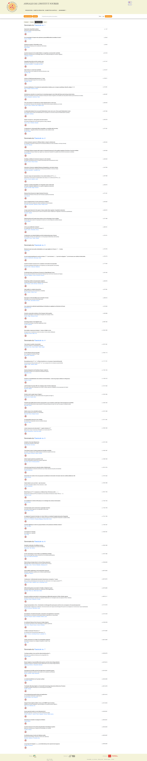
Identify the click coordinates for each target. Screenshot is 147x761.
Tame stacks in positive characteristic (32, 344)
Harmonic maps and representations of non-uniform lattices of (40, 176)
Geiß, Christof (27, 283)
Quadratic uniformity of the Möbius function (33, 545)
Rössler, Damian (33, 625)
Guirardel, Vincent (28, 81)
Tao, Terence (32, 548)
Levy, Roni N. (27, 196)
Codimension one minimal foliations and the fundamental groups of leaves (40, 235)
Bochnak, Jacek (27, 461)
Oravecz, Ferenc (27, 105)
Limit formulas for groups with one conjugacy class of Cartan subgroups (40, 385)
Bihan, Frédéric (27, 292)
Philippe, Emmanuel (28, 745)
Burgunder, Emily (27, 372)
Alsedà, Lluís (27, 397)
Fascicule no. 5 (39, 438)
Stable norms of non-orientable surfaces (33, 411)
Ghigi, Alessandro (35, 673)
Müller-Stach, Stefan (38, 590)
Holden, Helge (27, 316)
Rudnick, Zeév (35, 105)
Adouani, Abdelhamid (28, 257)
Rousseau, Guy (36, 738)
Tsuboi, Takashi (36, 238)
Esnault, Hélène (27, 697)
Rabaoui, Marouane (28, 470)
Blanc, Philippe (27, 88)
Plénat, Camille (27, 656)
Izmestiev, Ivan (37, 170)
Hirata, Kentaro (34, 161)
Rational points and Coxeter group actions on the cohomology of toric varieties (41, 218)
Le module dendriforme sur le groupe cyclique (34, 679)
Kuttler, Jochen (27, 229)
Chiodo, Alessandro (28, 486)
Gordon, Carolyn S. (28, 714)
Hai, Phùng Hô (35, 697)
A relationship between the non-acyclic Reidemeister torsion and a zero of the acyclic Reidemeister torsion (47, 111)
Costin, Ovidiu (27, 300)
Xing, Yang (26, 534)
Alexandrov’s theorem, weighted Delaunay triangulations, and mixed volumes (41, 167)
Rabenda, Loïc (32, 705)
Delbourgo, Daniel (28, 333)
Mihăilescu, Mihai (27, 599)
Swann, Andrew (39, 453)
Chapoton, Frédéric (28, 680)
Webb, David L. (51, 714)
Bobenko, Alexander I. (28, 170)
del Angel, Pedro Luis (28, 590)
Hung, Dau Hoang (37, 431)
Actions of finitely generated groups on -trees (34, 78)
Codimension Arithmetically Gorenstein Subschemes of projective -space (41, 579)
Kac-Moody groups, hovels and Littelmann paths (35, 735)
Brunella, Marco (27, 502)
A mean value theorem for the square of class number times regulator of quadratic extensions (44, 210)
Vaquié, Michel (27, 721)
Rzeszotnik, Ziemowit (38, 664)
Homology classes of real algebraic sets (33, 321)
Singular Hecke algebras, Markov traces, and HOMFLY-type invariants (39, 703)
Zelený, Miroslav (27, 153)
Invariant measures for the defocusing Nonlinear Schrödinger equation (39, 726)
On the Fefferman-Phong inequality (32, 352)
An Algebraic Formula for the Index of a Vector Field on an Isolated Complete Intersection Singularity (46, 516)
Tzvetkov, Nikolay (28, 729)
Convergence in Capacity (29, 531)
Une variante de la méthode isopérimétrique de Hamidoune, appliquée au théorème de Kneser (44, 306)
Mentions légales (107, 759)
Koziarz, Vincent (27, 179)
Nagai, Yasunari (35, 187)
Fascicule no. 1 (39, 25)
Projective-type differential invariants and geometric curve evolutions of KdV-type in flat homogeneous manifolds (48, 402)
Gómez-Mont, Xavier (47, 519)
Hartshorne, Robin (28, 582)
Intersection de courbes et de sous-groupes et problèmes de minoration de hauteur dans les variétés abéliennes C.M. (49, 475)
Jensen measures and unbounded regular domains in (37, 428)
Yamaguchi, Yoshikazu (29, 113)
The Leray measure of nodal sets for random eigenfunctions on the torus (40, 102)
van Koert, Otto (27, 72)
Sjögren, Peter (27, 364)
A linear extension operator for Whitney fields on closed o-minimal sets (39, 142)
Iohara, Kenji (27, 250)
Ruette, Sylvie (33, 397)
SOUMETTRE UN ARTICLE (51, 10)
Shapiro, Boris (44, 204)
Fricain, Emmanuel (28, 608)
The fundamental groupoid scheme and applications (35, 694)
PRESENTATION (29, 10)
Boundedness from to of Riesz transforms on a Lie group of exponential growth (43, 361)
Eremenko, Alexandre (28, 204)
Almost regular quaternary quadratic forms (33, 459)
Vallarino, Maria (34, 364)
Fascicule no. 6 (39, 541)
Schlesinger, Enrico (43, 582)
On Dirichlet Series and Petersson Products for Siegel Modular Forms (39, 272)
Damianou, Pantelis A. (28, 64)
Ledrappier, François (28, 55)
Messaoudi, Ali (44, 565)
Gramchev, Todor (36, 97)
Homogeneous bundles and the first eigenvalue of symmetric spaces (39, 670)
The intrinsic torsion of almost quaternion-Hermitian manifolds (37, 450)
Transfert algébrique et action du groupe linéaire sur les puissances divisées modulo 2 (43, 524)
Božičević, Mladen (28, 388)
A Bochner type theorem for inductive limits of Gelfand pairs (37, 467)
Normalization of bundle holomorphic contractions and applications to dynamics (41, 613)
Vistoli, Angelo (42, 347)
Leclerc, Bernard (34, 283)
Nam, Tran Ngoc (27, 526)
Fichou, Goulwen (27, 31)
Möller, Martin (27, 47)
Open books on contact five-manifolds (32, 69)
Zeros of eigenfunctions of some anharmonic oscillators (36, 201)
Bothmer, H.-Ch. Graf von (29, 519)
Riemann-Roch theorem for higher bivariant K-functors (36, 193)
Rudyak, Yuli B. (27, 266)
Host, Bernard (27, 444)
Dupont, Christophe (37, 616)
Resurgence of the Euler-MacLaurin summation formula (36, 297)
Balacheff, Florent (28, 413)
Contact (112, 759)
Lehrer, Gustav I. (27, 221)
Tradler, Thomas (27, 688)
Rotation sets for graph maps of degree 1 (33, 394)
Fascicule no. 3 (39, 245)
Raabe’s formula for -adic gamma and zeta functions (36, 119)
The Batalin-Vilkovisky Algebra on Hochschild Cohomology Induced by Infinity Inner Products (44, 686)
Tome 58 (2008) (39, 22)
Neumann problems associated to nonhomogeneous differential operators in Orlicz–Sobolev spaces (46, 596)
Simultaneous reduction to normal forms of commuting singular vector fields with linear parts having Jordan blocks (49, 94)
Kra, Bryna (33, 444)
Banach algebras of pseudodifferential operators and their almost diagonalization (42, 662)
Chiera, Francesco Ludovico (38, 275)
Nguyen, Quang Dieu (28, 431)
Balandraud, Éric (27, 307)
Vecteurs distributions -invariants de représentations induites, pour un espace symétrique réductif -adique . (49, 87)
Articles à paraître (28, 16)
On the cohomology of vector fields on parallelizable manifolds (38, 553)
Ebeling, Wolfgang (39, 519)
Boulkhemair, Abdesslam (29, 355)
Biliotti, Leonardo (27, 673)
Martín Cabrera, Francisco (29, 453)
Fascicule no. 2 (39, 138)
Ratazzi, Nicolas (27, 477)
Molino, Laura (44, 616)
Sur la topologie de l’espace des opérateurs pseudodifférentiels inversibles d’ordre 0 (42, 37)
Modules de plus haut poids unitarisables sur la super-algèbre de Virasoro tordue (43, 249)
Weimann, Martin (27, 422)
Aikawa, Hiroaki (27, 161)
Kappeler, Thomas (43, 714)
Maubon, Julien (35, 179)
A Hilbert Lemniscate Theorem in (32, 630)
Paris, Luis (26, 705)
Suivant (45, 22)
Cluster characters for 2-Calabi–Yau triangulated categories (37, 639)
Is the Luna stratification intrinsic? (31, 227)
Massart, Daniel (35, 413)
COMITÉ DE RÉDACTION (38, 10)
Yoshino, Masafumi (28, 97)
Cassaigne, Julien (28, 565)
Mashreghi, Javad (36, 608)
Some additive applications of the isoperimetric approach (36, 570)
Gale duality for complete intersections (32, 289)
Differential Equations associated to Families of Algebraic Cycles (38, 588)
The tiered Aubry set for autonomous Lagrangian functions (37, 507)
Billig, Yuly (26, 556)
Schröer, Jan (40, 283)
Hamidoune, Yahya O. (28, 573)
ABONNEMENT (62, 10)
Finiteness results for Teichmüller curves (33, 44)
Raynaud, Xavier (34, 316)
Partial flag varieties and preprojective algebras (34, 281)
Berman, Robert (27, 131)
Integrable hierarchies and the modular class (34, 61)
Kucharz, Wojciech (28, 324)
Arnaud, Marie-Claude (28, 510)
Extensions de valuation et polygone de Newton (34, 719)
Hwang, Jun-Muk (27, 187)
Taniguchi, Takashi (28, 212)
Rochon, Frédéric (27, 38)
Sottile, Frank (34, 292)
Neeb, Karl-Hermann (33, 556)
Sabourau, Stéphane (35, 266)
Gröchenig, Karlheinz (28, 664)
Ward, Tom (35, 333)
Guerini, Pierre (36, 714)
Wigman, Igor (41, 105)
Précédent (26, 22)
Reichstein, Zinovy (35, 229)
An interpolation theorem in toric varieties (33, 419)
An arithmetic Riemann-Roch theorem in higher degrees (36, 622)
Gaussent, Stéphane (28, 738)
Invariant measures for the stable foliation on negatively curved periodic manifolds (42, 53)
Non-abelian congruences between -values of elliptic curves (37, 330)
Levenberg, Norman (35, 634)
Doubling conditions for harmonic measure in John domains (37, 159)
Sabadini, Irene (36, 582)
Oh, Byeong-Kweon (36, 461)
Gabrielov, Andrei (37, 204)
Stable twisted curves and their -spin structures (34, 483)
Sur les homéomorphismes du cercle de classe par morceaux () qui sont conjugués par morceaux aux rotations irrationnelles (54, 256)
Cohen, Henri (27, 122)
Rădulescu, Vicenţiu (36, 599)
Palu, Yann (26, 642)
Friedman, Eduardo (34, 122)
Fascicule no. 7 (39, 649)
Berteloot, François (28, 616)
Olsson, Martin (35, 347)
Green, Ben (26, 548)
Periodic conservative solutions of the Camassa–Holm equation (38, 313)
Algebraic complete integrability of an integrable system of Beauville (39, 184)
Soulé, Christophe (41, 625)
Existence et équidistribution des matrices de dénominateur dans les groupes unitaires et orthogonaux (47, 378)
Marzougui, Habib (37, 257)
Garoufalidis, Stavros (35, 300)
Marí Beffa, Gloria (27, 405)
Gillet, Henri (26, 625)
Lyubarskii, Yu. (43, 634)
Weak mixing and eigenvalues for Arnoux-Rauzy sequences (37, 562)
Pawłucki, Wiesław (28, 144)
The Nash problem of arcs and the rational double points (37, 653)
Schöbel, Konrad (27, 495)
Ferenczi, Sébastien (36, 565)
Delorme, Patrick (34, 88)
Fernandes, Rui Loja (38, 64)
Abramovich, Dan (27, 347)
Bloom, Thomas (27, 634)
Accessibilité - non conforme (92, 759)
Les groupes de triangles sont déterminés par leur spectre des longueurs (42, 743)
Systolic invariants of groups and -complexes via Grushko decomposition (40, 263)
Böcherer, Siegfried (28, 275)
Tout (100, 16)
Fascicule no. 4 (39, 340)
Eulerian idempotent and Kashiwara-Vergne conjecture (36, 370)
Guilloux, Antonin (27, 380)
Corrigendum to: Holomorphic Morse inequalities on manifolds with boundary (41, 128)
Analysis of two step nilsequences (31, 442)
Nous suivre (101, 759)
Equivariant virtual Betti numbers (31, 29)
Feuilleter (35, 16)
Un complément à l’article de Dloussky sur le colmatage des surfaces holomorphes (42, 500)
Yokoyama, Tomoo (28, 238)
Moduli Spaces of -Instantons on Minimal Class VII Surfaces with (41, 492)
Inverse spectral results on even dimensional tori (34, 711)
